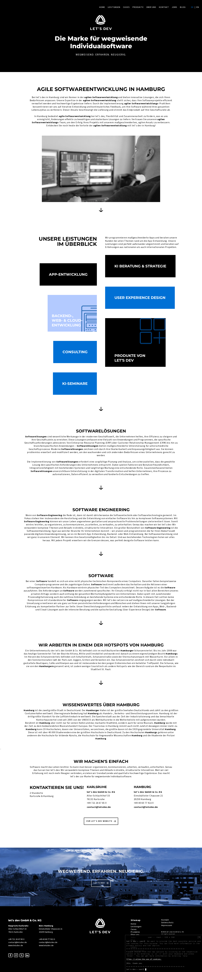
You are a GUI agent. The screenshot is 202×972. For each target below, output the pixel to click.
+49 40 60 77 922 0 (144, 803)
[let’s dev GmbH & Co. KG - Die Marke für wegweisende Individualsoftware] (100, 932)
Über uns (151, 7)
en (197, 7)
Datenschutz (167, 922)
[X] (199, 937)
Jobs (174, 7)
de (192, 7)
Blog (182, 7)
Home (102, 7)
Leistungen (114, 7)
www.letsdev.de (15, 945)
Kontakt (164, 7)
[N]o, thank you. (134, 963)
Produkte (138, 7)
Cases (126, 7)
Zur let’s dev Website (99, 821)
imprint (156, 945)
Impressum (166, 925)
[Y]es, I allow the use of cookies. (143, 959)
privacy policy (134, 945)
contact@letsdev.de (99, 807)
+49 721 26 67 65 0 (97, 803)
